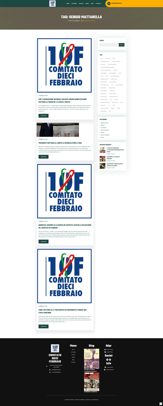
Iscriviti (81, 3)
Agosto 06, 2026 (111, 160)
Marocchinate (103, 87)
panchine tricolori (104, 99)
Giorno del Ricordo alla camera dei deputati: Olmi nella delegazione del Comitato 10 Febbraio (65, 226)
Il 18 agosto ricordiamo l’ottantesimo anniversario (90, 370)
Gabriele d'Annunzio (105, 79)
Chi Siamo (74, 3)
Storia (102, 137)
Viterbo (118, 108)
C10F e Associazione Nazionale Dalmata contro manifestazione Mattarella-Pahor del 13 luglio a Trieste (63, 101)
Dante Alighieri (103, 73)
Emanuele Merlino (112, 73)
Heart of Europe (105, 130)
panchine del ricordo (113, 96)
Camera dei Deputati (116, 61)
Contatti (98, 3)
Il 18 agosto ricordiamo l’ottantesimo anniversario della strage (115, 150)
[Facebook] (107, 360)
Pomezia (116, 99)
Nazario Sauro (112, 90)
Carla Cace (103, 64)
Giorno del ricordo (112, 81)
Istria (112, 84)
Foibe (107, 76)
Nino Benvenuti (104, 93)
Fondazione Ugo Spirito (114, 76)
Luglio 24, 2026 (111, 167)
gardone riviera (114, 79)
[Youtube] (110, 360)
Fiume (102, 76)
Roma (121, 102)
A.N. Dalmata (107, 58)
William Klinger (103, 111)
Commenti (103, 127)
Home (67, 3)
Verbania (112, 108)
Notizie (102, 132)
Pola (111, 99)
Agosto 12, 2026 (111, 153)
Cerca (102, 40)
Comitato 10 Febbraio (112, 64)
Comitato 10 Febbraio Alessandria (107, 67)
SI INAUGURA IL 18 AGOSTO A (90, 392)
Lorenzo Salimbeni (119, 84)
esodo (120, 73)
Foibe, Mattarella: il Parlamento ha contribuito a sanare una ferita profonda (63, 311)
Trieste (113, 105)
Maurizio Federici (112, 87)
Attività (103, 125)
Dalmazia (115, 70)
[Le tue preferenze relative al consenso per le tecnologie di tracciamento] (161, 404)
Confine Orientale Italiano (106, 70)
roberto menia (115, 102)
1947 (102, 58)
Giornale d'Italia (104, 81)
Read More (43, 115)
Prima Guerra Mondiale (105, 102)
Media (87, 3)
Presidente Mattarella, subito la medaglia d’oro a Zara (60, 143)
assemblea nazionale (105, 61)
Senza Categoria (105, 135)
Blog (92, 3)
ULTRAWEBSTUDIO (95, 399)
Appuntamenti (104, 123)
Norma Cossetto (112, 93)
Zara (110, 111)
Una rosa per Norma (104, 108)
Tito (109, 105)
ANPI (113, 58)
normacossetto (104, 96)
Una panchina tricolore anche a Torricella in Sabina (115, 165)
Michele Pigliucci (104, 90)
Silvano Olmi (103, 105)
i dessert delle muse (105, 84)
